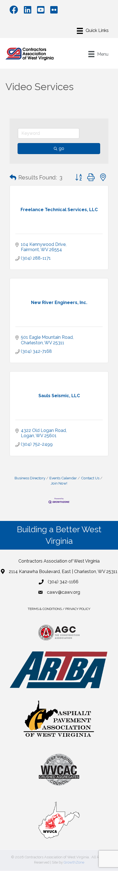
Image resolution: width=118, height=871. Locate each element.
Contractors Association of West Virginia (59, 561)
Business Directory (30, 478)
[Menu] (93, 31)
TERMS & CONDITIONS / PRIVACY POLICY (59, 609)
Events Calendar (63, 478)
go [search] (61, 148)
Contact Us (90, 478)
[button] (13, 177)
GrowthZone (74, 862)
